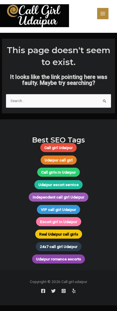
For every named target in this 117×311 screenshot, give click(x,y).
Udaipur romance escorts (58, 259)
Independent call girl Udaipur (58, 197)
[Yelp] (74, 291)
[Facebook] (43, 291)
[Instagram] (63, 291)
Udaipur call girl (59, 160)
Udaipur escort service (58, 184)
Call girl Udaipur (58, 147)
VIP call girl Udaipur (58, 209)
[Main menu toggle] (103, 14)
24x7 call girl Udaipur (59, 246)
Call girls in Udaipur (58, 172)
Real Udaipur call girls (58, 234)
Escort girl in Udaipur (58, 221)
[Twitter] (53, 291)
